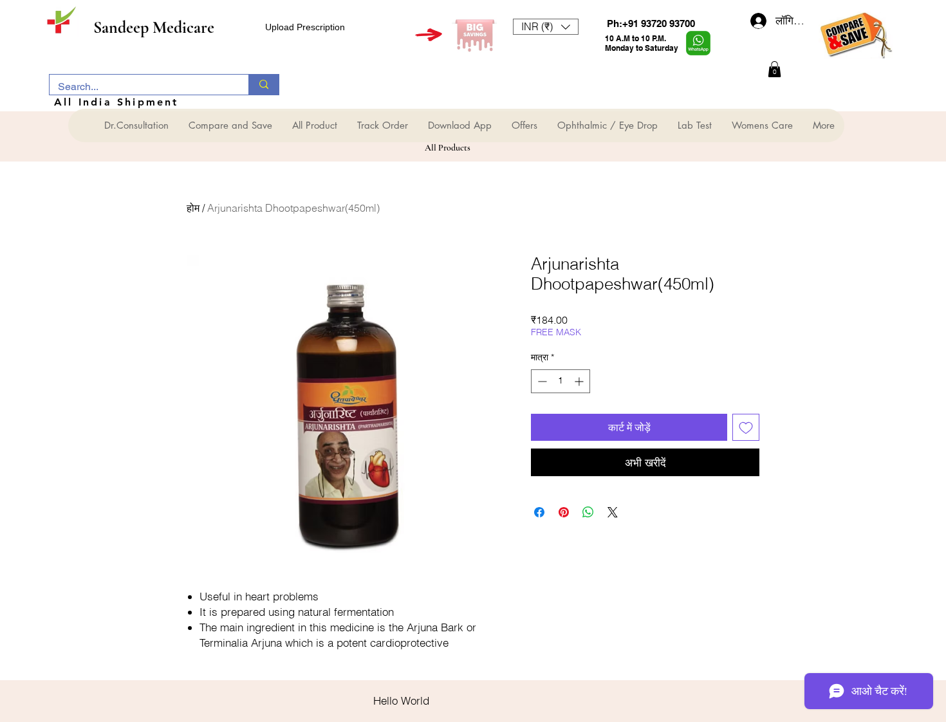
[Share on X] (612, 512)
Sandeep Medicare (153, 27)
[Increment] (580, 381)
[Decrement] (541, 381)
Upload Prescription (305, 27)
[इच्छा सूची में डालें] (745, 427)
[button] (546, 27)
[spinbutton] (560, 381)
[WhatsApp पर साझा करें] (588, 512)
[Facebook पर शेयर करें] (539, 512)
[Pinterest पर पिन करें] (563, 512)
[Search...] (263, 85)
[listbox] (546, 27)
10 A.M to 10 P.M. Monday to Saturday (641, 43)
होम (193, 207)
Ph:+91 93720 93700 (651, 23)
